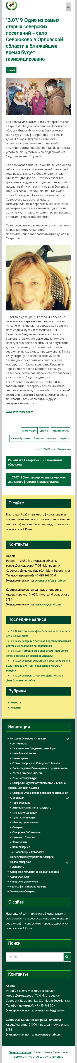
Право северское (20, 862)
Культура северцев (24, 817)
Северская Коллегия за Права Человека (34, 871)
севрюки (64, 438)
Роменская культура (24, 778)
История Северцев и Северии (28, 738)
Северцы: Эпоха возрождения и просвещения (40, 792)
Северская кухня (20, 876)
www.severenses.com (19, 412)
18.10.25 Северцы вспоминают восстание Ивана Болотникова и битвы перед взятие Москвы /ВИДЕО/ (38, 665)
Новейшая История (24, 753)
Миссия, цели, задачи (25, 822)
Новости (11, 70)
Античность (19, 743)
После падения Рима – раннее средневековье (40, 768)
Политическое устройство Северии (32, 856)
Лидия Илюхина (60, 430)
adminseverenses (62, 449)
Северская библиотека (26, 832)
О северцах (17, 797)
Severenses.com (20, 1052)
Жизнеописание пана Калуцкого (31, 807)
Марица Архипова (20, 438)
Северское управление (24, 881)
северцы (51, 438)
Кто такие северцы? (24, 812)
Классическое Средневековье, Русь (34, 748)
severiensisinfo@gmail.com (50, 580)
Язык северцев (21, 847)
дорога (44, 430)
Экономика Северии (22, 891)
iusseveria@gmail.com (48, 604)
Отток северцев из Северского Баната (36, 763)
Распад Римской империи (27, 773)
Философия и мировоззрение (28, 886)
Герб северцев (21, 802)
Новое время (20, 758)
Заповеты (18, 866)
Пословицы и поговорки (29, 852)
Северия (38, 438)
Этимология (19, 842)
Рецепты (15, 707)
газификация (29, 430)
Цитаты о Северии (23, 837)
